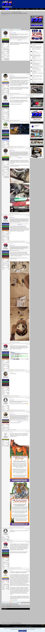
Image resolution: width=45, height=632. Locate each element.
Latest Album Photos (34, 139)
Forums (7, 8)
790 (7, 29)
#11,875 (28, 398)
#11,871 (28, 215)
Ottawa (8, 111)
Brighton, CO (7, 442)
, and (15, 93)
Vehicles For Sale (34, 58)
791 (9, 29)
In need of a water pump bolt (37, 43)
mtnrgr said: (12, 414)
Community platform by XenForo (20, 626)
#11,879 (28, 542)
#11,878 (28, 529)
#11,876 (28, 412)
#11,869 (28, 122)
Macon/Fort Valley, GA (6, 88)
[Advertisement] (16, 22)
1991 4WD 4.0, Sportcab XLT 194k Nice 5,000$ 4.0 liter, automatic (36, 56)
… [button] (15, 29)
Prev (3, 29)
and (13, 429)
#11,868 (28, 95)
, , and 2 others (18, 410)
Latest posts (33, 42)
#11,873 (28, 344)
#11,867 (28, 74)
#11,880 (28, 570)
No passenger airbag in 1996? (37, 75)
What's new (11, 8)
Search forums (7, 10)
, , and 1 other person (18, 241)
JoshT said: (12, 217)
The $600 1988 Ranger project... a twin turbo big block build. (37, 47)
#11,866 (28, 31)
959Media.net (30, 626)
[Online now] (5, 126)
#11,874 (28, 372)
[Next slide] (41, 142)
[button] (14, 9)
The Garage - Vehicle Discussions (36, 53)
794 (14, 29)
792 (10, 29)
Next (19, 29)
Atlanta (8, 46)
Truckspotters (34, 51)
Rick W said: (12, 150)
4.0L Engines (33, 61)
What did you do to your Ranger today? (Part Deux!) (37, 67)
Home (3, 8)
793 (12, 29)
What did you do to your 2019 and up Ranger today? (37, 63)
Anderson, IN (7, 233)
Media (16, 8)
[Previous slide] (32, 142)
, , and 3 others (17, 146)
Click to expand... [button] (19, 157)
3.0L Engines (33, 45)
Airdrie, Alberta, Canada (6, 427)
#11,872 (28, 243)
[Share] (26, 31)
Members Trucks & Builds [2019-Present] (37, 65)
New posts (3, 10)
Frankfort (8, 143)
